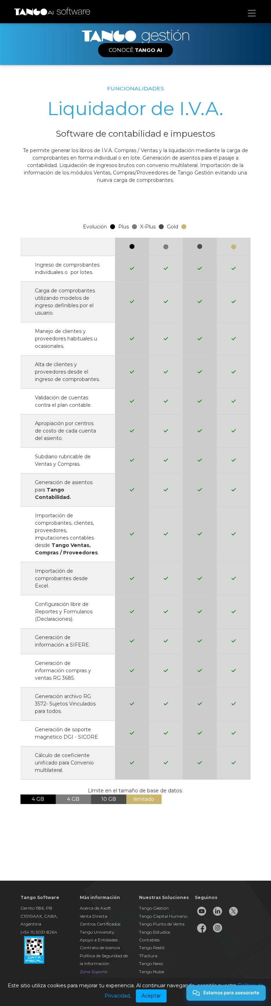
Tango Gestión (154, 908)
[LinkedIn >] (217, 916)
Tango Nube (151, 971)
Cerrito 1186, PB (36, 908)
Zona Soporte (93, 971)
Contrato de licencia (100, 947)
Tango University (97, 932)
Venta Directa (93, 916)
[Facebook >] (202, 933)
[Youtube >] (202, 916)
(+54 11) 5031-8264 (38, 932)
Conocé (135, 50)
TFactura (148, 955)
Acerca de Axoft (95, 908)
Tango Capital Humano (163, 916)
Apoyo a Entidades (99, 939)
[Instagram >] (217, 933)
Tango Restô (151, 947)
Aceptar (151, 996)
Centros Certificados (100, 924)
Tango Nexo (151, 963)
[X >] (233, 916)
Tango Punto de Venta (162, 924)
